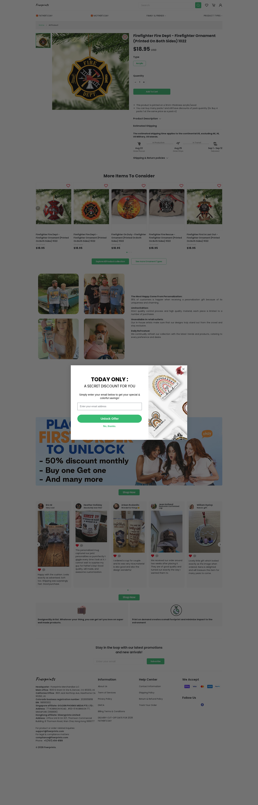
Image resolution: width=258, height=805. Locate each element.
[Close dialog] (183, 369)
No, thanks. (109, 426)
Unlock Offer (110, 418)
